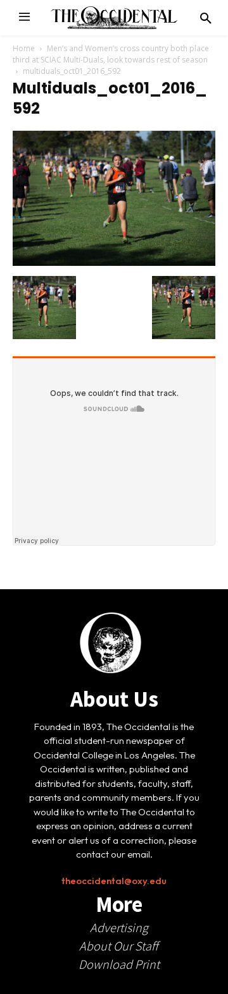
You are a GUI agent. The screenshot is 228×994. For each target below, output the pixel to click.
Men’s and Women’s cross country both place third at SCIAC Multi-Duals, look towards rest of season (111, 54)
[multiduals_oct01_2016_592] (114, 262)
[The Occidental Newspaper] (114, 17)
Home (24, 48)
